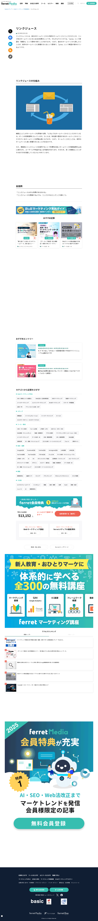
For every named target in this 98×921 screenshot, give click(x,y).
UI (28, 458)
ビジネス (26, 238)
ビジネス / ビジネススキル (25, 246)
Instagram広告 (53, 450)
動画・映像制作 (39, 433)
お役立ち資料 (34, 3)
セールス (58, 416)
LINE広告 (71, 450)
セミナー (50, 3)
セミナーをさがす (45, 875)
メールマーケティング (23, 402)
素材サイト (75, 441)
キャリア (38, 476)
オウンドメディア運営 (43, 458)
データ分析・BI (49, 238)
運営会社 (61, 882)
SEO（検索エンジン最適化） (24, 398)
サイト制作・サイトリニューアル (65, 454)
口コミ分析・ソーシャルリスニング (52, 441)
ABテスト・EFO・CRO (57, 429)
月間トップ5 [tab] (71, 634)
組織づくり (29, 476)
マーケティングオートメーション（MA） (67, 433)
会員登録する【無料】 (67, 514)
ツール (43, 3)
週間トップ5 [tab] (27, 634)
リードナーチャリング (47, 416)
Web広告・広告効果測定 (42, 398)
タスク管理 (75, 476)
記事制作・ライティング (59, 458)
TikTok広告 (42, 454)
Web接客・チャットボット (24, 433)
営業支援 (19, 441)
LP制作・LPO (44, 429)
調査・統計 (74, 485)
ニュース (19, 489)
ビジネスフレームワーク (23, 485)
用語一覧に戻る (36, 547)
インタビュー (36, 485)
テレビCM (51, 454)
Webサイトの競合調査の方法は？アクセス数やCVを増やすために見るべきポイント (71, 242)
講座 (62, 3)
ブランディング (48, 476)
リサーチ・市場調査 (68, 402)
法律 (60, 485)
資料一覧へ (64, 533)
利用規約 (31, 882)
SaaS (65, 485)
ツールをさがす (33, 875)
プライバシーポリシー (41, 882)
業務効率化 (20, 476)
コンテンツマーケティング (39, 402)
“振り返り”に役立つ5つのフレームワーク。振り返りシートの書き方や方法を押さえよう (26, 242)
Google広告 (20, 450)
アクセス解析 (49, 433)
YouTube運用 (21, 454)
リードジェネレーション (31, 416)
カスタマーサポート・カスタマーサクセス (28, 420)
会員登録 (92, 3)
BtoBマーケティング (54, 402)
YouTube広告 (31, 454)
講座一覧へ (33, 533)
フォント (67, 441)
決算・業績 (52, 485)
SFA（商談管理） (60, 437)
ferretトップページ (62, 547)
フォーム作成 (33, 429)
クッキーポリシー (53, 882)
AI (25, 489)
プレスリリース (75, 882)
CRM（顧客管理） (48, 437)
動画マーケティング (71, 398)
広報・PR (19, 407)
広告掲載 (70, 3)
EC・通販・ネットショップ (32, 441)
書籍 (45, 485)
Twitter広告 (42, 450)
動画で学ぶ (55, 875)
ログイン (82, 3)
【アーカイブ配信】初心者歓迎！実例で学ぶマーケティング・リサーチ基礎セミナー (48, 242)
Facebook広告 (31, 450)
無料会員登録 (40, 890)
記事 (21, 3)
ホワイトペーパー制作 (23, 463)
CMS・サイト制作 (22, 429)
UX (33, 458)
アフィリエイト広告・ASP (32, 407)
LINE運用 (63, 450)
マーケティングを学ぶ (25, 879)
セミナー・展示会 (44, 463)
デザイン (34, 463)
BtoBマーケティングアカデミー (64, 879)
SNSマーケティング (57, 398)
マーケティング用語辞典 (47, 879)
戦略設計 (19, 416)
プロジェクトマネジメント (62, 476)
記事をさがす (23, 875)
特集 (26, 3)
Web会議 (71, 437)
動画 (57, 3)
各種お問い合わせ (23, 882)
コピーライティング (74, 458)
